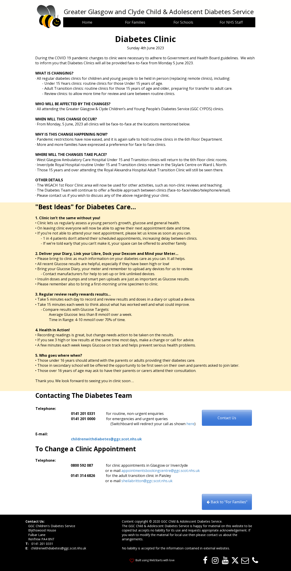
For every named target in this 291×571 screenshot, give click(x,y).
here (190, 423)
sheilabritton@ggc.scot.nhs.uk (147, 480)
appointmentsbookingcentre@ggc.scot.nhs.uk (160, 470)
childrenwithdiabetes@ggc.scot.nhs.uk (106, 438)
